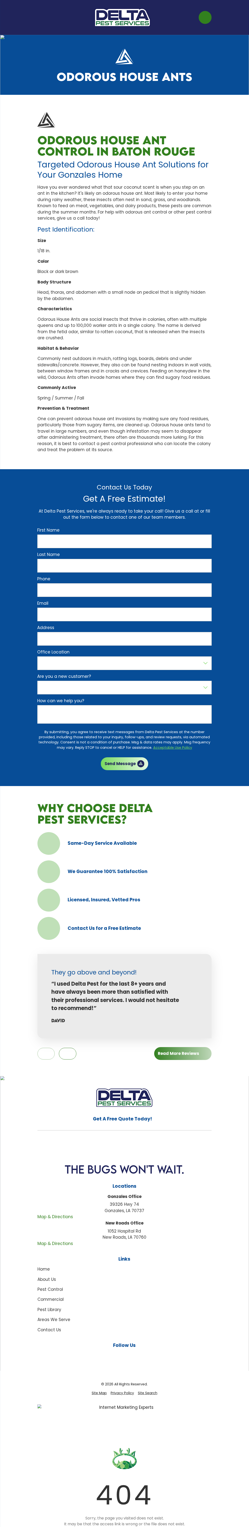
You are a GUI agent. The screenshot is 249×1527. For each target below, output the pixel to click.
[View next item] (67, 1054)
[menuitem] (99, 1393)
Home (43, 1269)
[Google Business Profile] (102, 1355)
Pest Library (49, 1310)
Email (42, 603)
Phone (43, 578)
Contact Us (49, 1330)
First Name (48, 530)
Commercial (50, 1299)
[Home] (122, 17)
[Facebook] (113, 1355)
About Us (46, 1279)
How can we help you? (60, 700)
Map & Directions (55, 1217)
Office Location (53, 652)
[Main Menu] (41, 17)
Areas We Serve (53, 1320)
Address (45, 627)
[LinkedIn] (136, 1355)
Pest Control (50, 1289)
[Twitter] (147, 1355)
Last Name (48, 554)
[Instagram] (124, 1355)
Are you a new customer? (64, 676)
